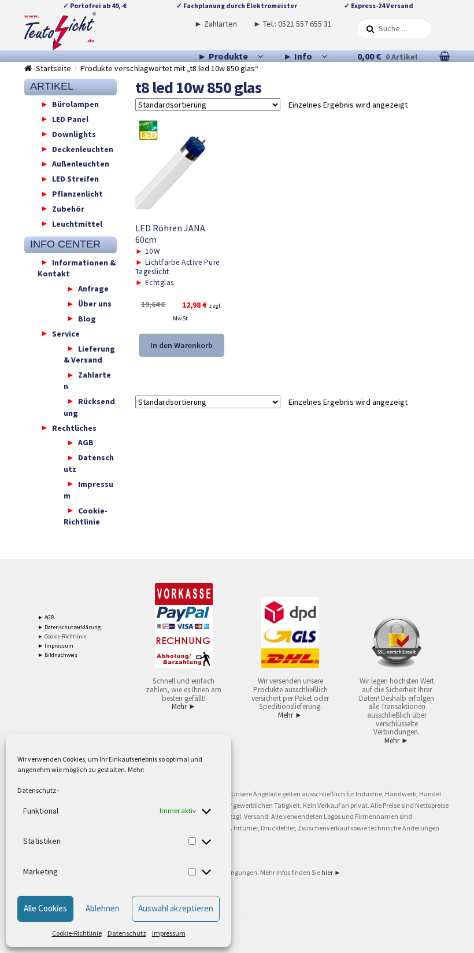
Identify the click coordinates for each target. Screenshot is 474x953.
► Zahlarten (215, 24)
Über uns (95, 303)
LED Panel (70, 118)
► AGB (46, 617)
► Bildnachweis (57, 655)
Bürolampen (75, 104)
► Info (297, 56)
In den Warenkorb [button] (181, 345)
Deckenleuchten (82, 148)
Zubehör (68, 208)
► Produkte (223, 56)
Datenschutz (36, 790)
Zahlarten (87, 380)
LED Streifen (75, 178)
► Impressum (55, 645)
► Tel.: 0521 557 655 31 (292, 24)
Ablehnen (103, 908)
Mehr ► (184, 706)
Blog (87, 318)
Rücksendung (89, 407)
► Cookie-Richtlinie (62, 636)
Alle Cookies (45, 908)
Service (66, 333)
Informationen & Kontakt (77, 268)
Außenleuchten (80, 163)
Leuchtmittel (77, 223)
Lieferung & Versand (89, 354)
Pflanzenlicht (77, 194)
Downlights (74, 133)
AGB (86, 442)
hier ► (331, 872)
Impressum (169, 933)
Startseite (53, 68)
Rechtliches (74, 427)
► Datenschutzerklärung (69, 627)
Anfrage (93, 288)
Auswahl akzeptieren (175, 908)
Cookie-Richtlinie (77, 933)
